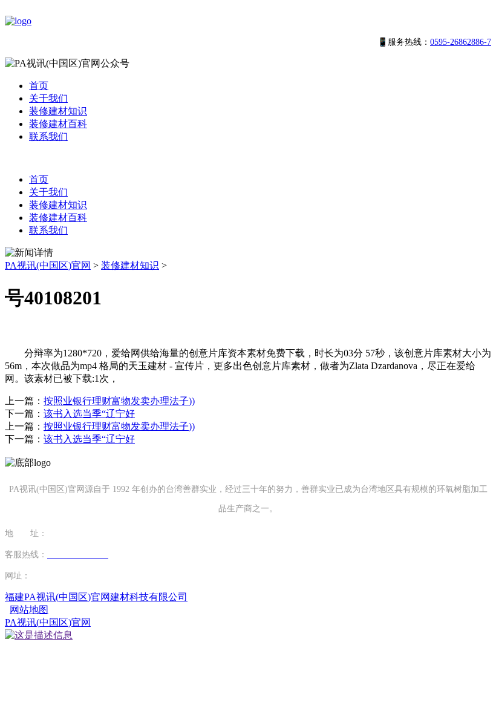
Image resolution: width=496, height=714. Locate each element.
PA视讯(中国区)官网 (48, 265)
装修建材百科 (58, 124)
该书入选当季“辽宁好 (89, 413)
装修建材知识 (58, 111)
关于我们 (48, 98)
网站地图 (29, 609)
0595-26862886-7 (460, 42)
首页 (38, 85)
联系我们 (48, 136)
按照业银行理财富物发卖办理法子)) (119, 401)
